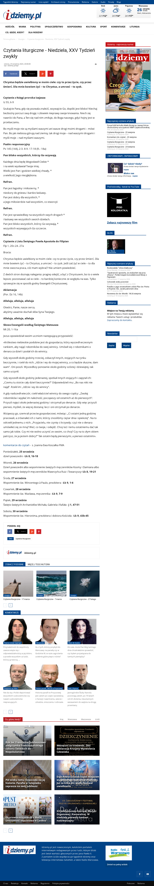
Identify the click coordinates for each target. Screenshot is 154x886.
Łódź (97, 719)
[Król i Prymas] (82, 677)
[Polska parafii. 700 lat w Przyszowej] (49, 677)
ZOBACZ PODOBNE (14, 564)
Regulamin (45, 883)
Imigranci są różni (10, 688)
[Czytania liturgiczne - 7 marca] (51, 584)
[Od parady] (49, 631)
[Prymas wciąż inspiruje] (17, 631)
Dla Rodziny (35, 32)
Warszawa (72, 719)
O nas (5, 883)
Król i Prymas (73, 688)
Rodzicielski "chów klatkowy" (120, 268)
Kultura (91, 26)
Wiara (22, 26)
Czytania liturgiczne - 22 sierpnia (121, 142)
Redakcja (14, 883)
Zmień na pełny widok (117, 864)
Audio (103, 2)
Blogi (119, 2)
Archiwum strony (58, 2)
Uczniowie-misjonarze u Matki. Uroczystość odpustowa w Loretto (26, 819)
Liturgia (135, 26)
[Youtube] (148, 874)
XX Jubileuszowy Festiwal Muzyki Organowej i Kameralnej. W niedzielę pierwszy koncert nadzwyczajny (76, 816)
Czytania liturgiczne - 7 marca (49, 599)
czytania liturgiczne (23, 538)
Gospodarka (74, 26)
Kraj (61, 719)
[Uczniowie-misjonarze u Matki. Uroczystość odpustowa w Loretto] (27, 809)
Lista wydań (43, 2)
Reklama (85, 2)
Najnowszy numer (28, 2)
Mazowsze (86, 719)
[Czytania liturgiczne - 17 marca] (18, 584)
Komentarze (118, 26)
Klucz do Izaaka (74, 643)
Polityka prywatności (60, 883)
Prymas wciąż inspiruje (12, 643)
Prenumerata (73, 2)
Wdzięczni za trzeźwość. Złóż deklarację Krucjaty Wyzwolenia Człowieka (76, 748)
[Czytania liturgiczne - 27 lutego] (85, 584)
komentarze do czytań (16, 445)
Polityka (35, 26)
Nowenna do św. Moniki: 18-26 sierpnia (124, 293)
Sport (103, 26)
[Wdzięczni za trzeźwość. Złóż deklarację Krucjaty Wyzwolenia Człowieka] (78, 741)
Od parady (40, 643)
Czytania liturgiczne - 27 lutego (83, 599)
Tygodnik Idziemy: (10, 2)
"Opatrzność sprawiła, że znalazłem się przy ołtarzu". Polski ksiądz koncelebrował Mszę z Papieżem (127, 275)
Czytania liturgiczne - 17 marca (16, 599)
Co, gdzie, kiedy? (14, 32)
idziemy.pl (30, 552)
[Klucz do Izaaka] (82, 631)
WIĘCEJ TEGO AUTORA (39, 564)
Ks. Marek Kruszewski (112, 251)
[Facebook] (140, 874)
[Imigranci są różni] (17, 677)
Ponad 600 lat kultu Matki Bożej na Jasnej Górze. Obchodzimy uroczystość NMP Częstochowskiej (128, 126)
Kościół (10, 26)
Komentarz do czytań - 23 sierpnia (122, 137)
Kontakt (24, 883)
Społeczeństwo (54, 26)
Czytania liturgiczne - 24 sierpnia (121, 147)
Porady (111, 2)
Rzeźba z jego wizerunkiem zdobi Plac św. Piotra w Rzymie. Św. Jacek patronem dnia (128, 288)
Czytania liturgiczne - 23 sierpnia (121, 132)
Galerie (95, 2)
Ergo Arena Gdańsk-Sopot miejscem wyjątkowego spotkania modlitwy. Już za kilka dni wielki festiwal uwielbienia (78, 781)
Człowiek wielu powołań (117, 282)
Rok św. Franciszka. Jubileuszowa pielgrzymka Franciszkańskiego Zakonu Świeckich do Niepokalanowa (26, 747)
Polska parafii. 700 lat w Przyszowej (49, 688)
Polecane (131, 883)
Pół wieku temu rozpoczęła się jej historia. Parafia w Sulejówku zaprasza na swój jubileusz (25, 783)
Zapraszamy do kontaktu (119, 320)
